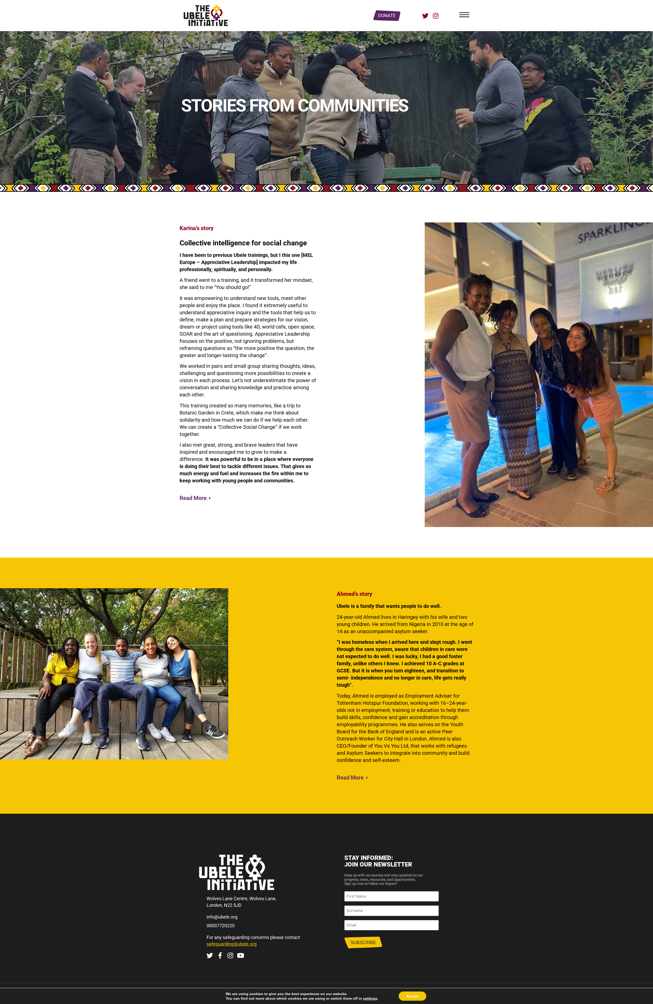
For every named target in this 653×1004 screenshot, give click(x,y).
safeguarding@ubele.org (232, 944)
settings (370, 998)
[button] (196, 497)
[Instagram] (435, 15)
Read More (193, 498)
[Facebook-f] (220, 955)
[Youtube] (240, 955)
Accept (412, 996)
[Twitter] (425, 15)
